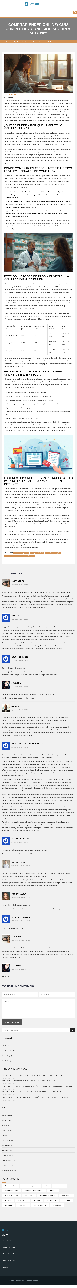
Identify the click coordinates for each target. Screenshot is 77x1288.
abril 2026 (6, 1135)
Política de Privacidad (9, 1254)
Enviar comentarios (12, 1022)
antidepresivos (57, 1205)
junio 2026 (7, 1125)
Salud (5, 1045)
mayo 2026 (7, 1130)
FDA (46, 1186)
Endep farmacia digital (53, 553)
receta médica (51, 1200)
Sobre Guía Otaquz (8, 1241)
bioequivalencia (66, 1195)
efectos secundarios (10, 1186)
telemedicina (66, 1200)
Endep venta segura (28, 556)
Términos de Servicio (9, 1247)
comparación (8, 1205)
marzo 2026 (7, 1140)
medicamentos (22, 1200)
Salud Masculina (8, 1051)
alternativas (37, 1200)
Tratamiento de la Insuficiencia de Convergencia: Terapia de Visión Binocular (32, 1075)
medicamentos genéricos (30, 1186)
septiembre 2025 (9, 1170)
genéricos (53, 1190)
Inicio (3, 42)
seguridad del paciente (11, 1195)
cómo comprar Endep (12, 556)
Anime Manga (7, 1056)
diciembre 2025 (8, 1155)
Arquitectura (7, 1061)
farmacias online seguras (47, 1195)
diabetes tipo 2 (29, 1195)
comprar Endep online (21, 553)
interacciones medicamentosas (34, 1190)
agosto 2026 (7, 1115)
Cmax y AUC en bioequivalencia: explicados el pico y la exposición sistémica (31, 1092)
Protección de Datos (9, 1260)
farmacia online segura (11, 1190)
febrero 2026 (7, 1145)
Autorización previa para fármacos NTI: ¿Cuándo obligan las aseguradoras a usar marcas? (38, 1086)
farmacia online (59, 1186)
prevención (8, 1200)
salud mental (23, 1205)
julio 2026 (6, 1120)
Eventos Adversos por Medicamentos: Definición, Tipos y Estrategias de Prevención (35, 1097)
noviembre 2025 (8, 1160)
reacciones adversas (40, 1205)
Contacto (5, 1267)
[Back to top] (73, 1277)
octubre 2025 (7, 1165)
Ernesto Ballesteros (10, 94)
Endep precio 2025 (37, 553)
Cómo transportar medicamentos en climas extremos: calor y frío (28, 1081)
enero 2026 (7, 1150)
